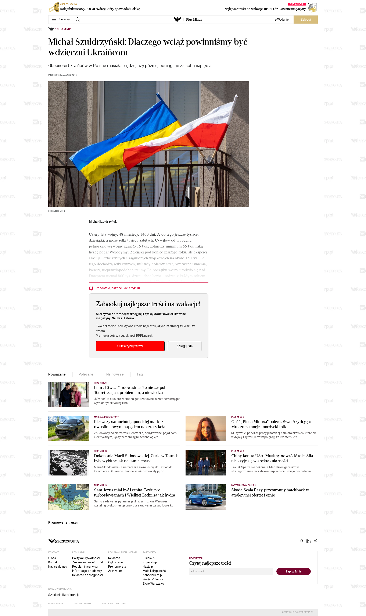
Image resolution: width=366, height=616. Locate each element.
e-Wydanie (281, 19)
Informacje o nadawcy (87, 570)
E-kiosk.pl (149, 558)
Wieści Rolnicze (153, 579)
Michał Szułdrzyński (103, 221)
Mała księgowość (154, 570)
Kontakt (53, 562)
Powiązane (57, 374)
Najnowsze (115, 374)
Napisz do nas (57, 566)
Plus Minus (194, 19)
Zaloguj (306, 19)
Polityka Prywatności (86, 558)
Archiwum (115, 570)
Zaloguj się (184, 346)
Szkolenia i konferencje (63, 594)
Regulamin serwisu (85, 566)
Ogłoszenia (115, 562)
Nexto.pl (148, 566)
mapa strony (56, 603)
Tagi (140, 374)
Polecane (86, 374)
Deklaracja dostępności (87, 575)
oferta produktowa (113, 603)
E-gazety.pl (150, 562)
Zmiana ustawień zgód (87, 562)
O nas (52, 558)
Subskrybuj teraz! (130, 346)
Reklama (114, 558)
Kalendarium (83, 603)
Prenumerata (117, 566)
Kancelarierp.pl (152, 575)
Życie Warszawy (153, 583)
